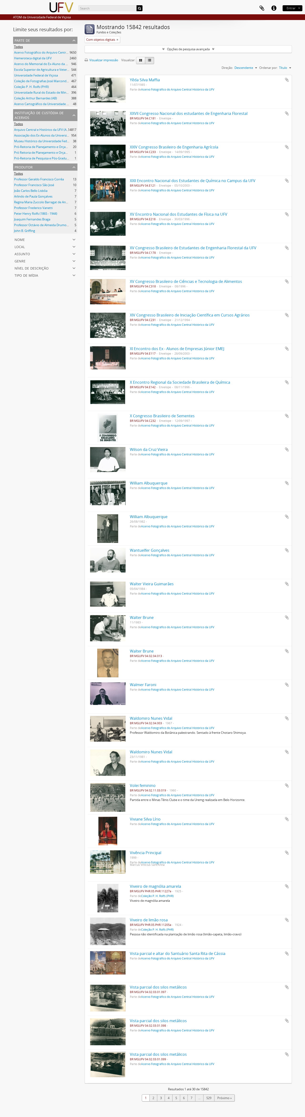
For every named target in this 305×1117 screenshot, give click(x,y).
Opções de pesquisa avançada (188, 49)
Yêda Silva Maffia (145, 79)
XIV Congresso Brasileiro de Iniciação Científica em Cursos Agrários (190, 315)
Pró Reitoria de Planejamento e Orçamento (44, 152)
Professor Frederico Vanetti (33, 208)
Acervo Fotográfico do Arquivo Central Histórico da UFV (53, 52)
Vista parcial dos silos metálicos (158, 987)
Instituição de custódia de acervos (39, 114)
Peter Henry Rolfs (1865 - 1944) (35, 213)
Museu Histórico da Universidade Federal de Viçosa (50, 141)
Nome (20, 239)
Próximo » (224, 1098)
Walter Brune (142, 617)
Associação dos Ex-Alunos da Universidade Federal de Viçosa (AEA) (60, 135)
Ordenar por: (268, 68)
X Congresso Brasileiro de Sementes (162, 415)
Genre (20, 260)
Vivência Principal (145, 852)
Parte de (22, 40)
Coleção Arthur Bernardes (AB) (35, 98)
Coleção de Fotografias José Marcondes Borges (47, 81)
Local (20, 246)
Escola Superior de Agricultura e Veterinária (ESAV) (49, 69)
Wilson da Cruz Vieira (149, 449)
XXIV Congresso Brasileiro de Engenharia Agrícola (174, 147)
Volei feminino (143, 785)
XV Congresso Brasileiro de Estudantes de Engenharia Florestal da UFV (193, 247)
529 (208, 1098)
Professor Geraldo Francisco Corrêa (39, 179)
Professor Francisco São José (34, 185)
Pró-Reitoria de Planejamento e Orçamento (44, 147)
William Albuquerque (149, 483)
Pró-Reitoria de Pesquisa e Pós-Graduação (43, 158)
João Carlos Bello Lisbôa (30, 191)
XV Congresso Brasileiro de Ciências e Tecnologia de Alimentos (186, 281)
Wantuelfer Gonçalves (149, 550)
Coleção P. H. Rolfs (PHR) (31, 87)
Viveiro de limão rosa (149, 920)
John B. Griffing (24, 231)
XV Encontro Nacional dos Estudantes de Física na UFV (178, 214)
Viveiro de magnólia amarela (155, 886)
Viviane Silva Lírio (145, 819)
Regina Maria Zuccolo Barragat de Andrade (44, 202)
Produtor (24, 166)
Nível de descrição (32, 268)
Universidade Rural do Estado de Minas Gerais (46, 92)
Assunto (22, 253)
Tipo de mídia (26, 275)
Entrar (291, 8)
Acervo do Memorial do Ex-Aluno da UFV (42, 64)
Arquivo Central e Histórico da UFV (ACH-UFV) (46, 130)
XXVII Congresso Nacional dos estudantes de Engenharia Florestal (189, 113)
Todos (18, 47)
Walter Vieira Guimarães (152, 584)
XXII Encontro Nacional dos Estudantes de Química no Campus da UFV (192, 180)
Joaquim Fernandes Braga (32, 219)
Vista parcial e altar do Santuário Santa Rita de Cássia (177, 953)
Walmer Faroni (143, 684)
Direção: (227, 68)
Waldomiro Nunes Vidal (151, 718)
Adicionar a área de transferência (287, 79)
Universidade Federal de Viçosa (36, 75)
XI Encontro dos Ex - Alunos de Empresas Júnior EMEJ (177, 348)
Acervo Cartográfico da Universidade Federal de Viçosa (52, 104)
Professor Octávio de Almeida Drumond (42, 225)
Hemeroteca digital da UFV (33, 58)
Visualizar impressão (103, 60)
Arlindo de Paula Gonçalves (33, 196)
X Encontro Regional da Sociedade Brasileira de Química (180, 382)
